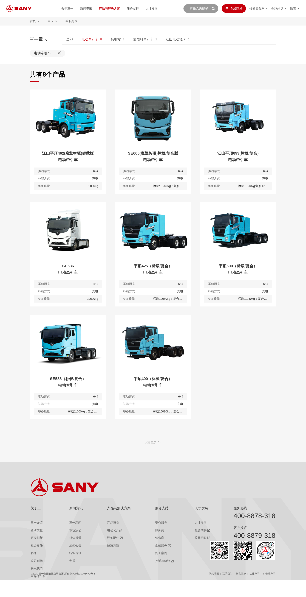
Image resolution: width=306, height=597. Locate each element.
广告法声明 (269, 573)
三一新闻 (75, 522)
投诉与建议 (162, 561)
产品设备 (113, 522)
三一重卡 (47, 21)
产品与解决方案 (109, 8)
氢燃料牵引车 (143, 39)
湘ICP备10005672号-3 (82, 573)
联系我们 (227, 573)
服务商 (159, 530)
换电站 (116, 39)
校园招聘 (201, 538)
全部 (69, 39)
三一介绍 (37, 522)
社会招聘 (201, 530)
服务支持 (133, 8)
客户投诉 (240, 528)
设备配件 (113, 538)
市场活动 (75, 530)
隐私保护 (241, 573)
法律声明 (254, 573)
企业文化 (37, 530)
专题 (72, 561)
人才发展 (152, 8)
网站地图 (214, 573)
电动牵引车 (89, 39)
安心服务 (161, 522)
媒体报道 (75, 538)
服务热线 (240, 508)
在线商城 (236, 8)
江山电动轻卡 (176, 39)
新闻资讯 (86, 8)
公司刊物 (37, 561)
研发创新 (37, 538)
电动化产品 (114, 530)
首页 (33, 21)
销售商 (159, 538)
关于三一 (67, 8)
